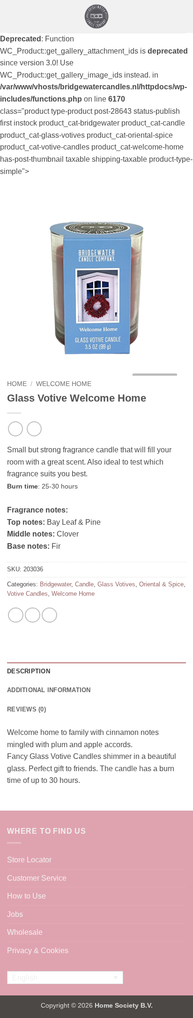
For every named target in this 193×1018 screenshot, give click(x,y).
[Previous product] (34, 428)
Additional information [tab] (49, 690)
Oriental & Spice (161, 584)
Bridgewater (55, 584)
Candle (84, 584)
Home (17, 383)
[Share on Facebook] (15, 615)
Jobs (15, 914)
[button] (12, 16)
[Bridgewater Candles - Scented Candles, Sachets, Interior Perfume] (96, 16)
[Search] (182, 16)
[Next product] (15, 428)
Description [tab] (28, 671)
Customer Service (37, 878)
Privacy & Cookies (37, 951)
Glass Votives (116, 584)
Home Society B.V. (124, 1005)
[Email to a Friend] (32, 615)
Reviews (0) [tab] (26, 709)
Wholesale (25, 932)
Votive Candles (27, 593)
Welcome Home (63, 383)
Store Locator (29, 860)
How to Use (26, 896)
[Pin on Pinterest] (49, 615)
